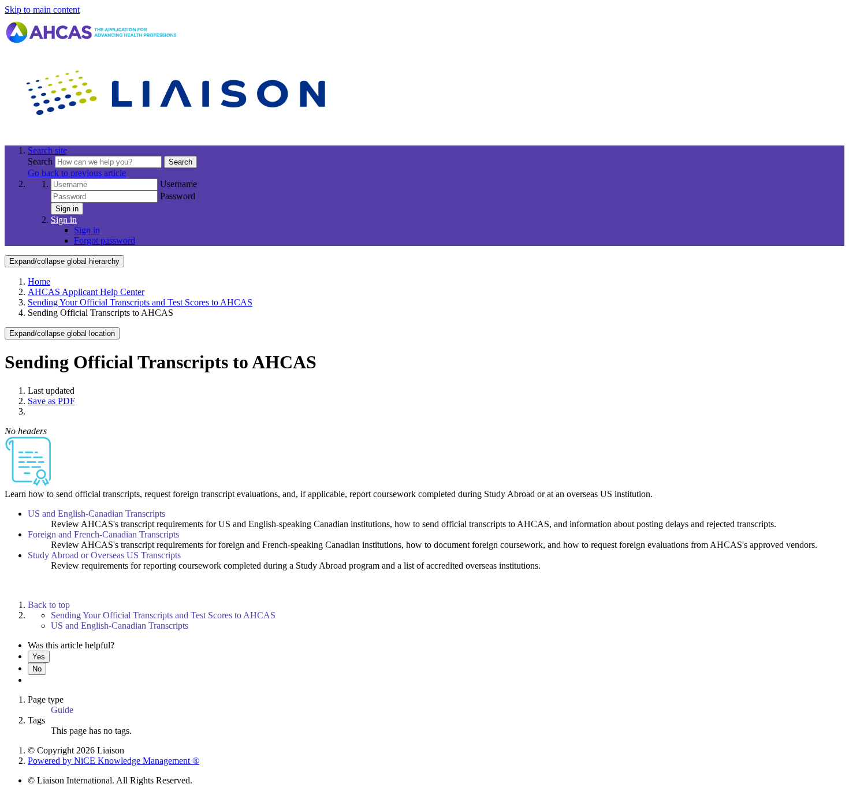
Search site (47, 150)
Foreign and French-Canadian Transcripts (103, 534)
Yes (38, 656)
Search (41, 161)
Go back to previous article (77, 173)
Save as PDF (51, 401)
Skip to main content (42, 9)
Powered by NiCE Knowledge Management (113, 761)
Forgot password (104, 240)
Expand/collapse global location (62, 333)
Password (177, 196)
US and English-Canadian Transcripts (96, 513)
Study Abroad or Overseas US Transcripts (104, 555)
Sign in (67, 208)
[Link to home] (178, 131)
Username (178, 184)
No (37, 669)
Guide (62, 710)
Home (39, 281)
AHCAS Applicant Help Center (86, 292)
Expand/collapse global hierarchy (64, 261)
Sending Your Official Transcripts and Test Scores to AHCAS (140, 302)
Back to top (49, 605)
